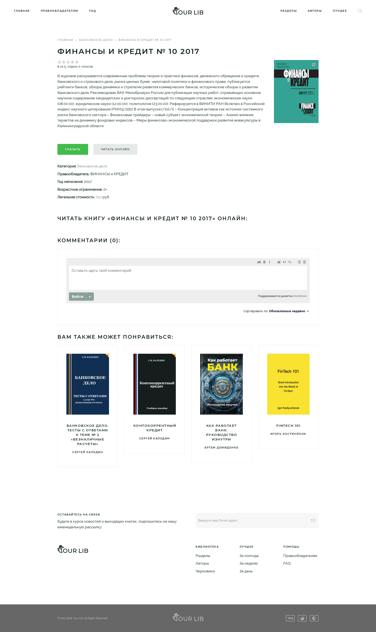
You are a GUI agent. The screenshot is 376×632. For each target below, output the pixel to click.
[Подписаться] (313, 520)
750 (99, 197)
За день (246, 571)
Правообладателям (59, 10)
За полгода (249, 556)
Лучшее (340, 10)
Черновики (205, 571)
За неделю (249, 563)
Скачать (73, 149)
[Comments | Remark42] (188, 286)
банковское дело (96, 40)
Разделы (288, 10)
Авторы (315, 10)
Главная (22, 10)
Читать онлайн (115, 149)
